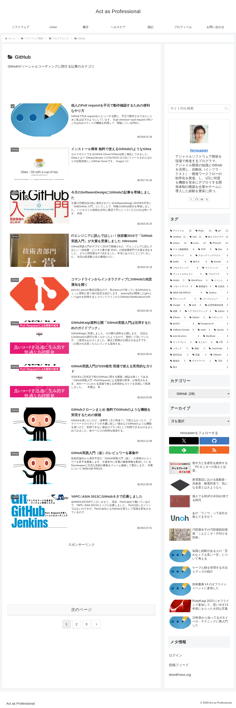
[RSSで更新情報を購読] (207, 199)
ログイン (175, 655)
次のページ (81, 609)
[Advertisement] (81, 87)
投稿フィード (179, 665)
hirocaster (199, 150)
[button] (226, 108)
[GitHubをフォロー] (196, 199)
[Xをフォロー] (191, 199)
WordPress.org (180, 675)
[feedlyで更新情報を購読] (201, 199)
